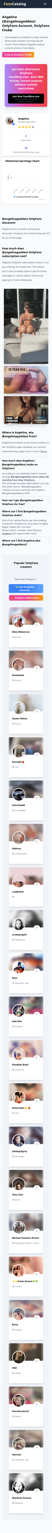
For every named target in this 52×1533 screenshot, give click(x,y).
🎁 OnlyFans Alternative (24, 597)
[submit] (26, 99)
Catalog (15, 3)
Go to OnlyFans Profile (19, 54)
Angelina (6, 533)
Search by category (25, 579)
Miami (43, 451)
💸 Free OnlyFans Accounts (24, 588)
